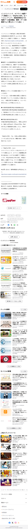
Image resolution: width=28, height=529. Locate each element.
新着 (2, 5)
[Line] (14, 225)
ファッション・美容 (22, 5)
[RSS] (18, 523)
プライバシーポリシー (7, 515)
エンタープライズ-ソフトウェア (15, 219)
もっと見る (23, 309)
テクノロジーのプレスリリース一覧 (15, 489)
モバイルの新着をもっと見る (14, 428)
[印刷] (17, 225)
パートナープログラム (7, 509)
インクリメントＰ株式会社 (7, 26)
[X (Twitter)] (11, 225)
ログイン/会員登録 (22, 2)
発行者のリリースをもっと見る (14, 301)
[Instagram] (15, 523)
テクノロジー (11, 215)
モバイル (18, 215)
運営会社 (4, 506)
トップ (2, 489)
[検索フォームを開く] (14, 2)
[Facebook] (8, 225)
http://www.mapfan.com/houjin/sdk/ (14, 40)
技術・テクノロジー (12, 221)
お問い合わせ (14, 237)
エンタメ (6, 5)
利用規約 (4, 512)
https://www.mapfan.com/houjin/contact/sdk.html (13, 174)
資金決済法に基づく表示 (8, 518)
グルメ (11, 5)
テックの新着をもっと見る (14, 366)
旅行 (15, 5)
